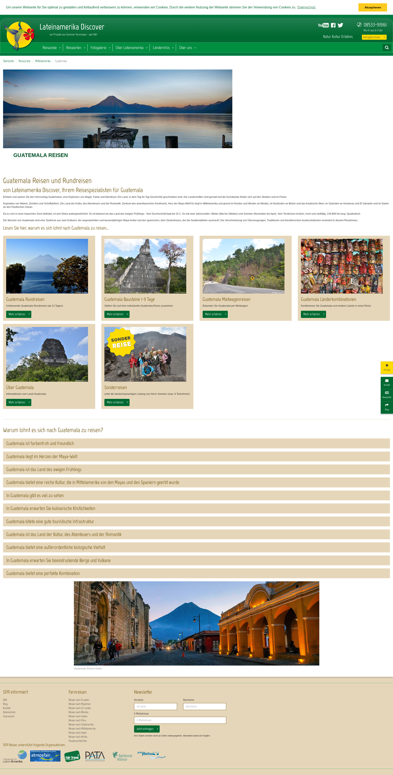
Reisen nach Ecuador (79, 700)
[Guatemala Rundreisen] (49, 266)
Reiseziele (50, 47)
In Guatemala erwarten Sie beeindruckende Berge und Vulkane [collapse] (58, 560)
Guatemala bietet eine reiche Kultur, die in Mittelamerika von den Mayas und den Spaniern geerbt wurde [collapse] (92, 482)
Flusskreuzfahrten (78, 741)
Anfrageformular (371, 37)
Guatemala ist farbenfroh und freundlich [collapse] (40, 443)
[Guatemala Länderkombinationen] (344, 266)
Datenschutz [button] (306, 7)
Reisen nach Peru (77, 720)
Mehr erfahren (17, 314)
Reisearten (73, 47)
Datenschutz (9, 712)
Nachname (188, 700)
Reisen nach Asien (78, 732)
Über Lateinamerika (129, 47)
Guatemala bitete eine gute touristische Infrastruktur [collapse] (50, 521)
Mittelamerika (42, 61)
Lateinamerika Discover (19, 35)
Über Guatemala (20, 387)
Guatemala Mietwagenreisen (226, 299)
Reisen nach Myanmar (80, 704)
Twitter (340, 25)
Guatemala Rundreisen (25, 299)
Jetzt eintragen (145, 729)
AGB (5, 700)
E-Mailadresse (141, 713)
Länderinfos (161, 47)
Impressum (9, 716)
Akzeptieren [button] (373, 7)
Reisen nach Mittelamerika (82, 728)
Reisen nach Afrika (78, 737)
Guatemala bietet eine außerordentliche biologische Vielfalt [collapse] (55, 547)
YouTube (323, 25)
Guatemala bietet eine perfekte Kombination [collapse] (43, 573)
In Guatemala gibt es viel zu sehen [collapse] (35, 495)
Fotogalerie (98, 47)
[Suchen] (387, 47)
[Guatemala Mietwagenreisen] (246, 266)
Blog (5, 704)
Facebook (333, 25)
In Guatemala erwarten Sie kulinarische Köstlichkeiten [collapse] (50, 508)
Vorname (138, 700)
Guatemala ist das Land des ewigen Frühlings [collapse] (43, 469)
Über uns (185, 47)
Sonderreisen (115, 387)
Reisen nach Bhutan (78, 712)
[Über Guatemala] (49, 354)
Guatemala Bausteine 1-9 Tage (129, 299)
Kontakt (6, 708)
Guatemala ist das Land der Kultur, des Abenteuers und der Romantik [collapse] (63, 534)
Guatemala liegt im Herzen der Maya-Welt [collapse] (41, 456)
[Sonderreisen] (147, 354)
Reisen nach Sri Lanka (80, 708)
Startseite (8, 61)
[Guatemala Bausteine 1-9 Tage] (147, 266)
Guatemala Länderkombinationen (328, 299)
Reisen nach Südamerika (81, 724)
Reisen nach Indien (78, 716)
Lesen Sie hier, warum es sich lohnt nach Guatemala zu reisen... (56, 228)
